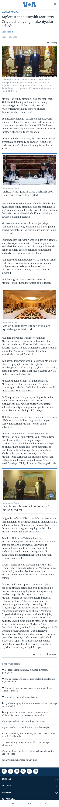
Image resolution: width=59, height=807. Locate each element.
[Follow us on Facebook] (4, 771)
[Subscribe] (35, 771)
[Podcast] (29, 771)
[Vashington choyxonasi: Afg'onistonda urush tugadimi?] (29, 485)
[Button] (52, 42)
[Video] (13, 803)
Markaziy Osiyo (10, 12)
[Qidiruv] (46, 803)
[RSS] (23, 771)
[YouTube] (29, 803)
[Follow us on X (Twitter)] (10, 771)
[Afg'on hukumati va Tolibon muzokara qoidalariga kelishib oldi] (29, 304)
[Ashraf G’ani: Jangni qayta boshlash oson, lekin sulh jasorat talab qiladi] (29, 170)
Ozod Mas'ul (8, 32)
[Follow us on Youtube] (16, 771)
